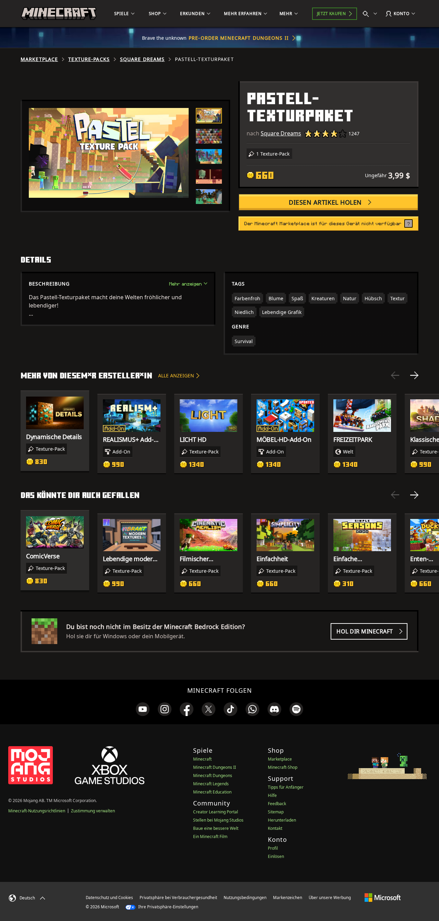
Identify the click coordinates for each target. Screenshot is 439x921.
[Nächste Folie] (414, 375)
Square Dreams (142, 59)
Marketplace (39, 59)
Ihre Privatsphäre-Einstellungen (167, 906)
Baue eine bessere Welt (215, 828)
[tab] (209, 115)
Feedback (277, 804)
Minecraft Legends (211, 784)
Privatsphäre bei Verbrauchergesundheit (178, 897)
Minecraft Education (212, 792)
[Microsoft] (383, 897)
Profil (273, 848)
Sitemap (276, 812)
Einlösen (276, 856)
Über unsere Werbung (330, 897)
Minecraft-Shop (282, 767)
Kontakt (275, 828)
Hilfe (272, 795)
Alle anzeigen (176, 375)
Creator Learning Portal (215, 812)
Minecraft (202, 759)
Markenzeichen (287, 897)
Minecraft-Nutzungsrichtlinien (36, 811)
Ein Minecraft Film (210, 836)
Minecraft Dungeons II (214, 767)
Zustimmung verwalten (93, 811)
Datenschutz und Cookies (109, 897)
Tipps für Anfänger (286, 787)
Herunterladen (282, 820)
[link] (143, 709)
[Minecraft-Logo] (59, 13)
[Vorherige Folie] (395, 375)
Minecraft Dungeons (212, 775)
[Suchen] (371, 13)
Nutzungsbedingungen (245, 897)
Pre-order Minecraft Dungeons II (239, 38)
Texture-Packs (89, 59)
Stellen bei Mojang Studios (218, 820)
